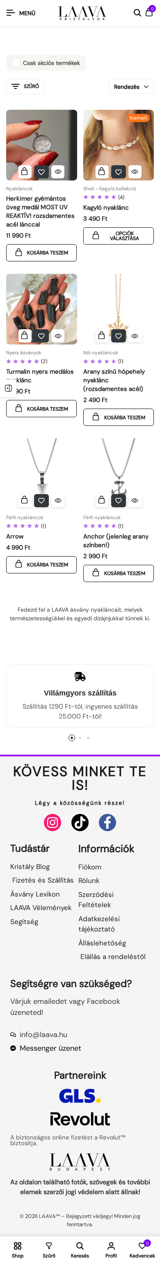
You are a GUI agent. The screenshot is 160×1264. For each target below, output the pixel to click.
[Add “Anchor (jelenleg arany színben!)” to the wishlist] (118, 500)
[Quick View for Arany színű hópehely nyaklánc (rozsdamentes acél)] (135, 335)
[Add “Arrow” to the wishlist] (41, 500)
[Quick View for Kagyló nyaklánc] (135, 171)
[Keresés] (137, 13)
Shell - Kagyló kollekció (109, 188)
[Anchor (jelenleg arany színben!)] (118, 473)
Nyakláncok (19, 188)
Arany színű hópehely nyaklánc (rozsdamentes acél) (114, 380)
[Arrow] (41, 473)
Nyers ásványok (23, 352)
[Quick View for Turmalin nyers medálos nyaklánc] (57, 335)
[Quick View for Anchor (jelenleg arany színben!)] (135, 500)
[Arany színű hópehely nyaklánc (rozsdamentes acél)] (118, 309)
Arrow (14, 536)
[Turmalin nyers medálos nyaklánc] (41, 309)
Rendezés (126, 86)
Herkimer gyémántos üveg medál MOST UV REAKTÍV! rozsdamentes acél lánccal (40, 211)
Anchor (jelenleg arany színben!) (116, 540)
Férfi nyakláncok (24, 517)
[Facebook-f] (107, 822)
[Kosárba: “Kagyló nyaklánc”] (102, 171)
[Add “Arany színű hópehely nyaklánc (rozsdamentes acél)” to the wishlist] (118, 335)
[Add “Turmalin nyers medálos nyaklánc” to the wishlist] (41, 335)
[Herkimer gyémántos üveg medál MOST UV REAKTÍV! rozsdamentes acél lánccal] (41, 145)
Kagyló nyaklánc (106, 207)
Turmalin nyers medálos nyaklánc (40, 375)
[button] (25, 171)
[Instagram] (52, 822)
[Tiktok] (80, 822)
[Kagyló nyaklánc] (118, 145)
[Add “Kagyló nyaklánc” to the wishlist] (118, 171)
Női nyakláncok (100, 352)
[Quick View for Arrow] (57, 500)
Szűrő (31, 86)
